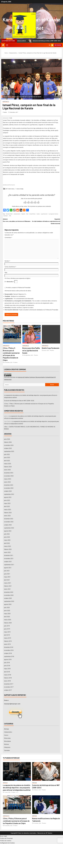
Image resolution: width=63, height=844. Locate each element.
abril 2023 (7, 506)
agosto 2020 (7, 604)
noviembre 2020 (8, 595)
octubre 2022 (8, 525)
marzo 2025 (7, 463)
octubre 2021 (8, 561)
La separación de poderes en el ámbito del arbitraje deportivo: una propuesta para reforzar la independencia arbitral (16, 787)
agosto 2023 (7, 497)
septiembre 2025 (9, 451)
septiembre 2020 (9, 601)
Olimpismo (7, 747)
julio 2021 (7, 571)
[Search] (49, 45)
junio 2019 (7, 629)
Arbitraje (6, 729)
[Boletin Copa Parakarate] (51, 334)
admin (5, 112)
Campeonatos (5, 101)
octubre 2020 (8, 598)
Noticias (6, 744)
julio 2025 (7, 454)
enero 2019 (7, 644)
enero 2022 (7, 552)
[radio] (24, 202)
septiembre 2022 (9, 528)
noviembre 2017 (8, 687)
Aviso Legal (3, 836)
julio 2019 (7, 626)
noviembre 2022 (8, 522)
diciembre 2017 (8, 684)
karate (38, 214)
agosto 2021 (7, 567)
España (23, 214)
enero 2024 (7, 482)
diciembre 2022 (8, 519)
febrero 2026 (8, 442)
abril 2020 (7, 616)
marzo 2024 (7, 479)
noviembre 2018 (8, 650)
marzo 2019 (7, 638)
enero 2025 (7, 470)
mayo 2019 (7, 632)
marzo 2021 (7, 583)
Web (6, 272)
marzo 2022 (7, 546)
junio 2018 (7, 665)
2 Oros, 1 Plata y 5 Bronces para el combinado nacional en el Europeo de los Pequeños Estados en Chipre (16, 820)
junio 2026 (7, 439)
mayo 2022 (7, 540)
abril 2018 (7, 672)
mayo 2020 (7, 613)
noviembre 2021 (8, 558)
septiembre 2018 (9, 656)
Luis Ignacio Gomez (53, 214)
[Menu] (7, 45)
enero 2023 (7, 515)
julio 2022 (7, 534)
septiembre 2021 (9, 564)
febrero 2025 (8, 467)
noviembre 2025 (8, 445)
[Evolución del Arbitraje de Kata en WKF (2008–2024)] (46, 771)
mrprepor (5, 215)
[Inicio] (3, 45)
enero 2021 (7, 589)
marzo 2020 (7, 619)
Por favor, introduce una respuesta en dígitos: (18, 278)
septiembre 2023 (9, 494)
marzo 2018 (7, 675)
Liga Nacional (44, 214)
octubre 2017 (8, 690)
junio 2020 (7, 610)
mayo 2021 (7, 577)
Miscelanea (7, 741)
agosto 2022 (7, 531)
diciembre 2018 (8, 647)
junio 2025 (7, 457)
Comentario (8, 237)
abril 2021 (7, 580)
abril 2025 (7, 460)
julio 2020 (7, 607)
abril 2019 (7, 635)
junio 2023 (7, 500)
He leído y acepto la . (18, 287)
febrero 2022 (8, 549)
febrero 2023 (8, 512)
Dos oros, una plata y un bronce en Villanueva (16, 220)
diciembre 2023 (8, 485)
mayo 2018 (7, 668)
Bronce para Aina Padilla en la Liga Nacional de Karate (31, 350)
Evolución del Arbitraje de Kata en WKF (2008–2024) (31, 40)
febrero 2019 (8, 641)
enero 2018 (7, 681)
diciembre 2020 (8, 592)
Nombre (7, 261)
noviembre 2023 (8, 488)
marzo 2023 (7, 509)
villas (5, 427)
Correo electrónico (10, 267)
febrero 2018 (8, 678)
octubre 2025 (8, 448)
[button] (7, 45)
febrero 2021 (8, 586)
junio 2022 (7, 537)
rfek (10, 215)
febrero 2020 (8, 623)
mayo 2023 (7, 503)
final (27, 214)
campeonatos (17, 214)
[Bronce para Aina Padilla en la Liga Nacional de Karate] (31, 334)
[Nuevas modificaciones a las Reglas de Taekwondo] (46, 804)
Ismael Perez (32, 214)
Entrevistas (7, 738)
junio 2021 (7, 574)
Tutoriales (7, 750)
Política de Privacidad (24, 287)
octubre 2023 (8, 491)
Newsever (40, 833)
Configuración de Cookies (7, 843)
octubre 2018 (8, 653)
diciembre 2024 (8, 473)
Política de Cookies (5, 840)
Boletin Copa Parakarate (50, 348)
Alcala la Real (9, 214)
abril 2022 (7, 543)
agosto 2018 (7, 659)
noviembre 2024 (8, 476)
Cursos (6, 735)
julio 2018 (7, 662)
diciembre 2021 (8, 555)
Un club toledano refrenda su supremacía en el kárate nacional (46, 221)
